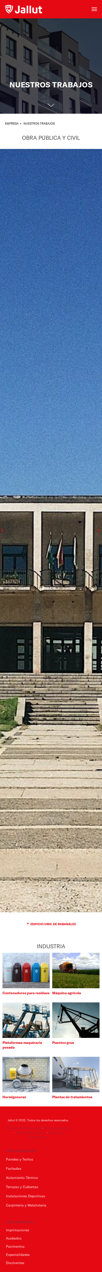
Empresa (12, 646)
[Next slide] (99, 1053)
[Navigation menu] (94, 9)
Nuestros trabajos (39, 646)
